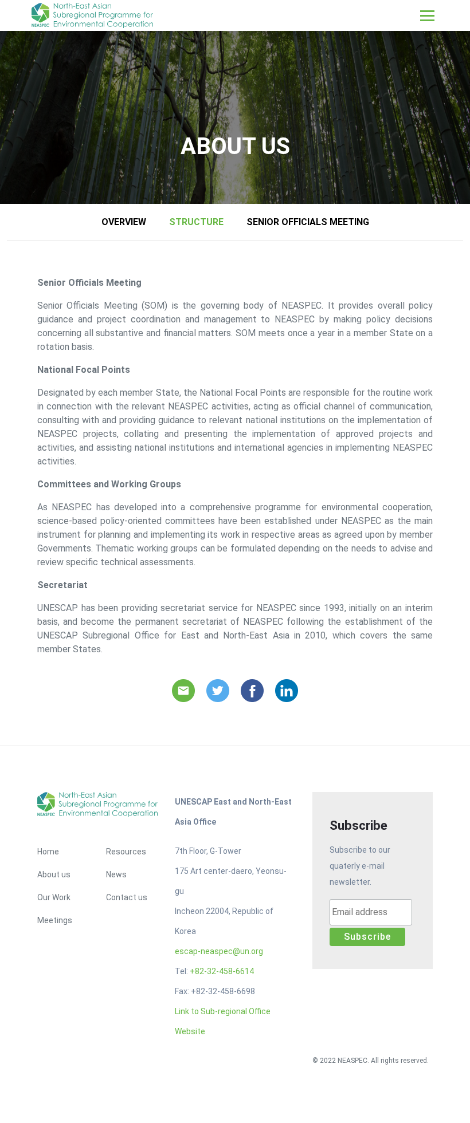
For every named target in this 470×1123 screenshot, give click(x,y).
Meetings (54, 920)
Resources (126, 851)
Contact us (126, 897)
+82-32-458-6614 (222, 971)
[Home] (94, 15)
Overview (123, 221)
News (116, 874)
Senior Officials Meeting (307, 221)
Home (48, 851)
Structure (196, 221)
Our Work (53, 897)
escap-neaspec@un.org (219, 951)
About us (53, 874)
